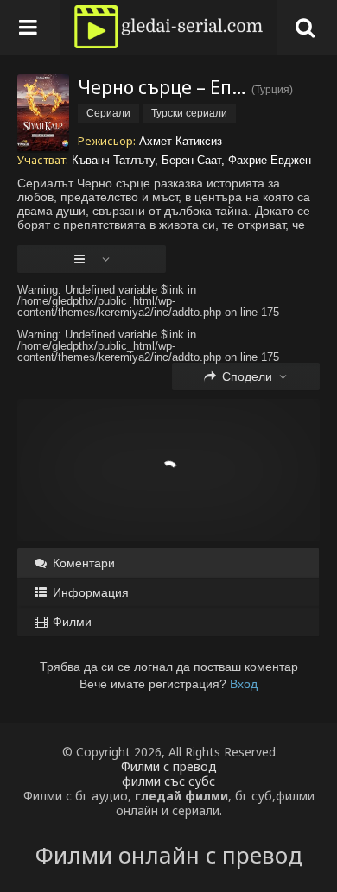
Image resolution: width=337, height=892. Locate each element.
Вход (244, 684)
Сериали (108, 113)
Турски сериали (189, 113)
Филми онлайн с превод (168, 854)
